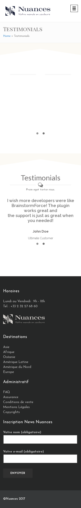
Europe (8, 372)
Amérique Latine (15, 362)
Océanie (9, 357)
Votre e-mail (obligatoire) (23, 451)
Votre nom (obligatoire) (22, 432)
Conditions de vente (18, 402)
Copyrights (11, 412)
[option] (40, 108)
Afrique (8, 352)
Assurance (10, 397)
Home (7, 36)
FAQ (6, 392)
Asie (6, 347)
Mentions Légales (16, 407)
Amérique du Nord (17, 367)
